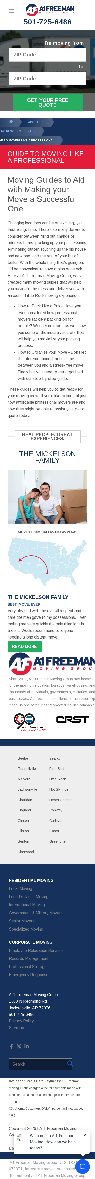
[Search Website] (70, 1064)
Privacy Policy (21, 1021)
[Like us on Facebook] (11, 1047)
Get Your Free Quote (47, 102)
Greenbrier (58, 841)
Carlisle (55, 821)
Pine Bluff (56, 769)
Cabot (54, 831)
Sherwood (26, 852)
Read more (24, 646)
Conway (55, 810)
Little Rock (57, 779)
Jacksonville (27, 789)
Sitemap (16, 1028)
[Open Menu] (11, 11)
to (81, 66)
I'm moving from (64, 43)
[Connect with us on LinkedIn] (26, 1047)
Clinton (23, 821)
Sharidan (25, 800)
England (24, 810)
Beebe (23, 758)
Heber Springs (61, 800)
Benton (23, 841)
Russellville (27, 769)
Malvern (24, 779)
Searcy (55, 758)
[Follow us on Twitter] (19, 1047)
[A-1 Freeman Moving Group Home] (50, 10)
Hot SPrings (59, 789)
